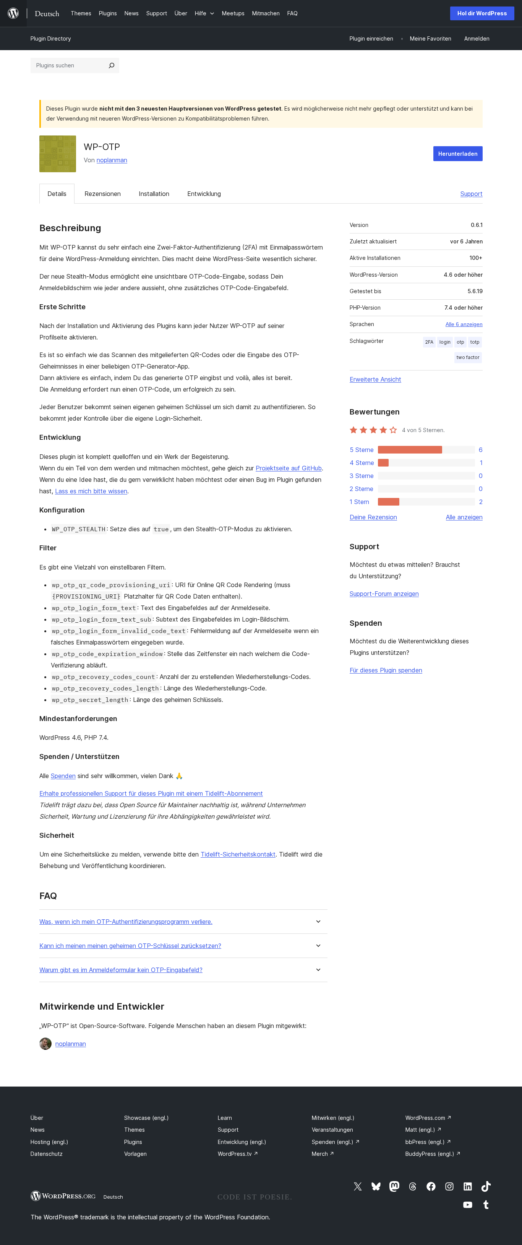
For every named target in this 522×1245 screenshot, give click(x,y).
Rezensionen (102, 193)
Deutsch (113, 1197)
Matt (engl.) (423, 1129)
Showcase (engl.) (146, 1117)
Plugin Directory (51, 38)
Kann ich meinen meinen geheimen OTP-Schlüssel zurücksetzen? (130, 946)
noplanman (112, 160)
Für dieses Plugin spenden (386, 670)
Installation (154, 193)
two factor (468, 357)
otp (460, 342)
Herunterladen (458, 153)
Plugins (133, 1142)
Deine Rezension (373, 517)
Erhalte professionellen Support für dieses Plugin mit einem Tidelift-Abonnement (151, 793)
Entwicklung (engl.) (242, 1142)
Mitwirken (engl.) (333, 1117)
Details (56, 193)
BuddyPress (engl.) (433, 1153)
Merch (323, 1153)
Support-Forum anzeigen (384, 593)
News (38, 1129)
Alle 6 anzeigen (464, 324)
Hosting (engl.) (49, 1142)
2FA (429, 342)
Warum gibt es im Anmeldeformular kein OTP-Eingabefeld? (121, 970)
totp (475, 342)
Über (37, 1117)
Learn (225, 1117)
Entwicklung (204, 193)
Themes (134, 1129)
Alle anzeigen (464, 517)
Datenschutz (47, 1153)
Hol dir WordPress (482, 13)
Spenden (63, 776)
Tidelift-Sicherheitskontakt (238, 854)
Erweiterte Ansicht (375, 379)
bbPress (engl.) (428, 1142)
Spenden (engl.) (336, 1142)
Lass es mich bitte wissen (91, 491)
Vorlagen (135, 1153)
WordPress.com (428, 1117)
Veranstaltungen (332, 1129)
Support (471, 193)
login (445, 342)
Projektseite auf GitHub (289, 468)
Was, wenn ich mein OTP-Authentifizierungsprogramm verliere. (125, 921)
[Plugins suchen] (111, 65)
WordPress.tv (238, 1153)
